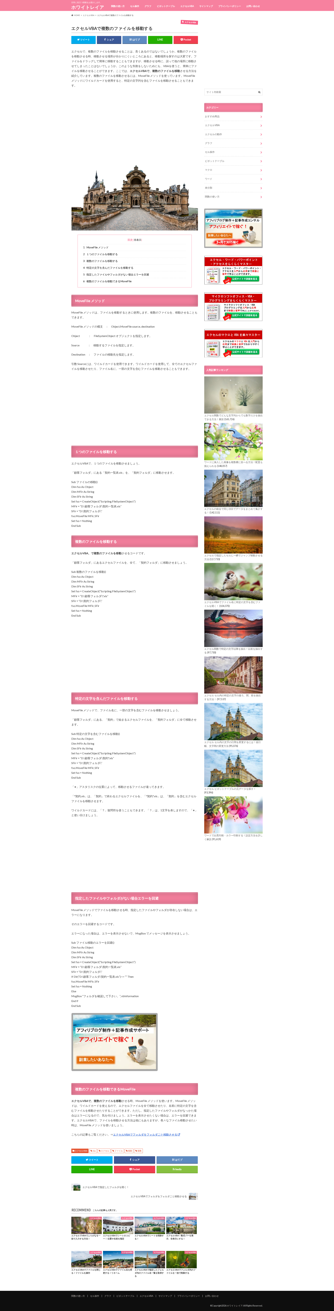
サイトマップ (206, 6)
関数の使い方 (118, 6)
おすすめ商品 (212, 116)
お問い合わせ (253, 6)
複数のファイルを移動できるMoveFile (107, 281)
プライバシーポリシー (229, 6)
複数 (139, 1150)
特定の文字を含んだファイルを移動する (108, 267)
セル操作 (134, 6)
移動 (130, 1150)
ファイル (118, 1150)
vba (94, 1150)
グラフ (148, 6)
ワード (208, 178)
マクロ (208, 169)
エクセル (105, 1150)
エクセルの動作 (213, 134)
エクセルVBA (187, 6)
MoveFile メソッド (96, 247)
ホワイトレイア (87, 7)
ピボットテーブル (166, 6)
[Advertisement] (134, 126)
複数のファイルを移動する (100, 260)
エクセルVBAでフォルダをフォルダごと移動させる (145, 1134)
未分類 (208, 187)
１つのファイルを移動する (100, 254)
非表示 (137, 239)
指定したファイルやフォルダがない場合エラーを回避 (116, 274)
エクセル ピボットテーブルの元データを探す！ (230, 788)
